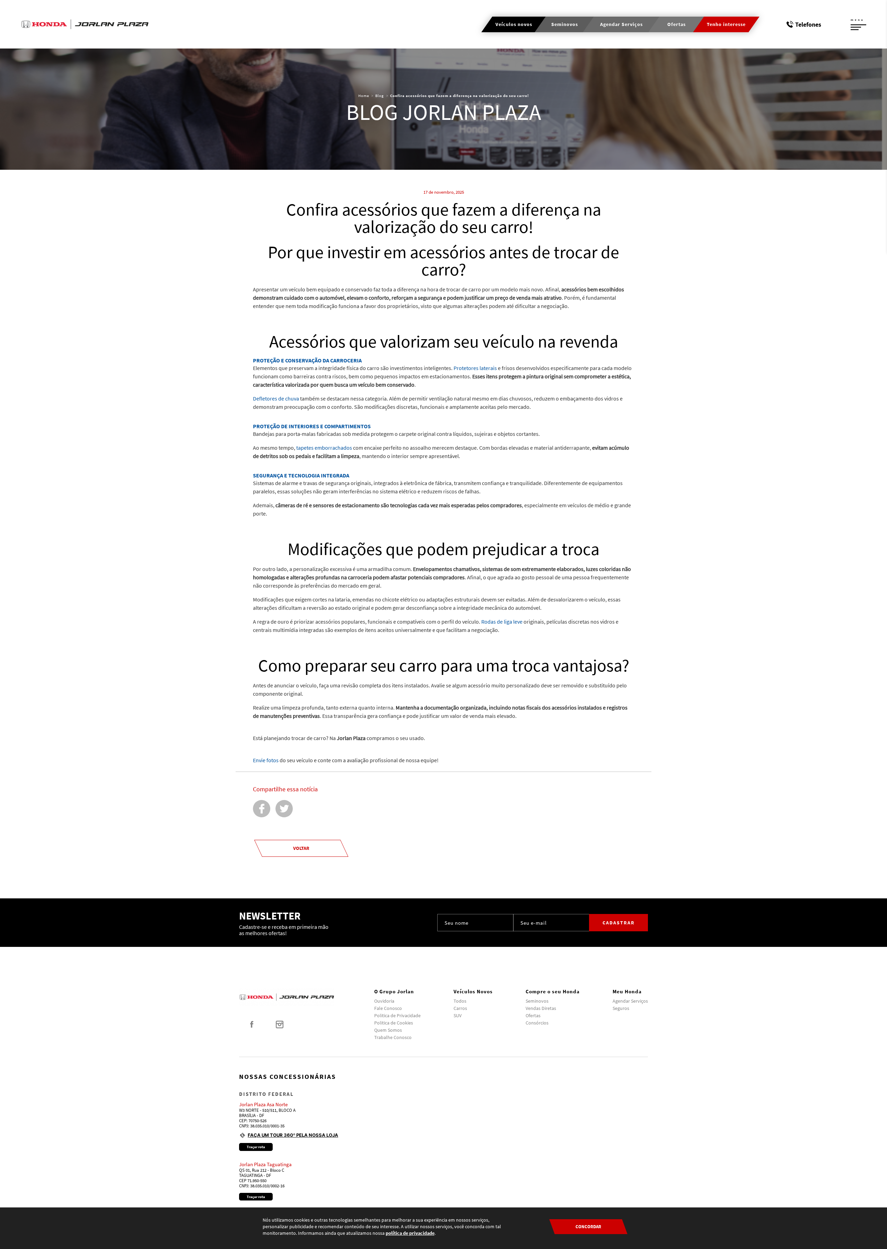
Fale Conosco (388, 1008)
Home (363, 95)
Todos (460, 1001)
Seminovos (537, 1001)
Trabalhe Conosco (393, 1037)
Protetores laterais (475, 367)
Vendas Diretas (541, 1008)
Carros (460, 1008)
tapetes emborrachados (324, 447)
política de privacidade (410, 1233)
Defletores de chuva (276, 398)
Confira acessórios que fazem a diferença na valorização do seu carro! (459, 95)
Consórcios (537, 1023)
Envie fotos (266, 760)
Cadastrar (619, 923)
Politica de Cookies (393, 1023)
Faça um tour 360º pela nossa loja (293, 1135)
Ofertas (533, 1015)
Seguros (621, 1008)
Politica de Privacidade (397, 1015)
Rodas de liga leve (501, 621)
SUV (458, 1015)
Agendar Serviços (630, 1001)
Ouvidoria (384, 1001)
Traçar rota (256, 1146)
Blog (379, 95)
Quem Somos (388, 1030)
